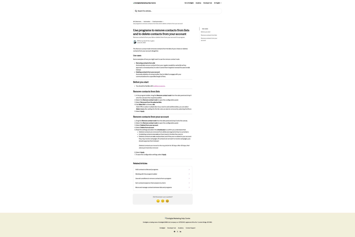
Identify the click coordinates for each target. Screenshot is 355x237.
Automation (147, 21)
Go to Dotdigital (189, 3)
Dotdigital (162, 228)
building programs (159, 86)
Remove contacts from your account (209, 39)
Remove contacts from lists (209, 35)
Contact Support (190, 228)
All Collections (137, 21)
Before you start (205, 32)
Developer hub (207, 3)
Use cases (205, 29)
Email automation (157, 21)
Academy (198, 3)
